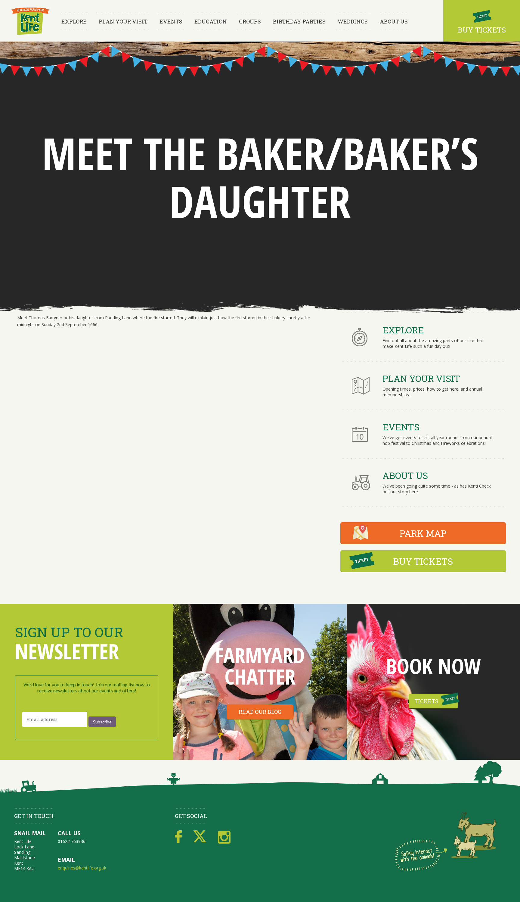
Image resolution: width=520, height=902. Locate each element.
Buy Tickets (482, 30)
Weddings (353, 21)
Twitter (199, 837)
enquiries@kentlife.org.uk (82, 868)
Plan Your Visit (123, 21)
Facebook (178, 837)
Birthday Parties (299, 21)
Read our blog (260, 711)
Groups (250, 21)
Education (210, 21)
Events (170, 21)
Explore (74, 21)
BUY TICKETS (423, 561)
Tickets (426, 701)
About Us (394, 21)
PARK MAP (423, 533)
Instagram (224, 837)
